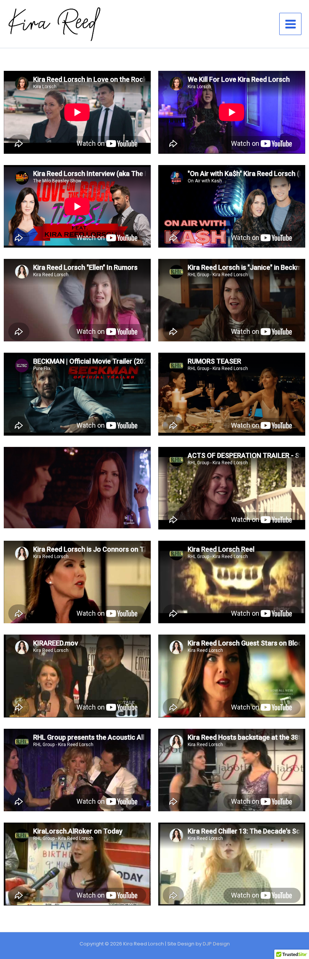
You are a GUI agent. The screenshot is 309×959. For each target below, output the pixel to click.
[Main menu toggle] (290, 24)
